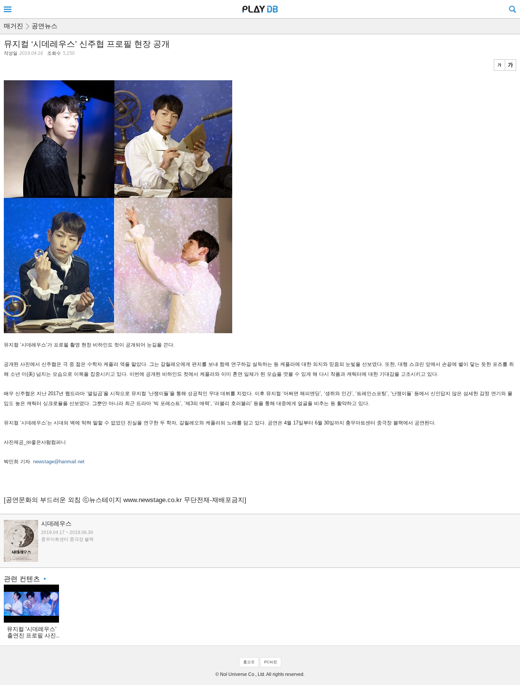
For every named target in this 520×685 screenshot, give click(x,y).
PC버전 (270, 662)
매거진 (13, 26)
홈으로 (249, 662)
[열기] (7, 9)
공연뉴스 (44, 26)
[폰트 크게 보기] (510, 65)
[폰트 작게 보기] (499, 65)
